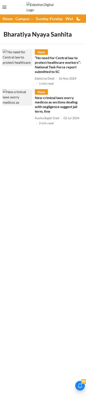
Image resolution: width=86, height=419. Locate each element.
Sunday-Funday (49, 18)
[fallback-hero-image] (19, 67)
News (8, 18)
